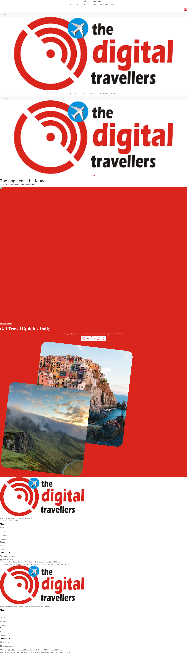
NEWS (76, 4)
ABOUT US (114, 4)
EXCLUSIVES (93, 4)
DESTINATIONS (104, 4)
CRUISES (84, 4)
